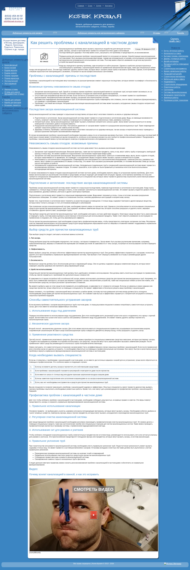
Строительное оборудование (175, 84)
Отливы (156, 33)
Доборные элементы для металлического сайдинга (101, 33)
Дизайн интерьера (171, 61)
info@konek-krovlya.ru (14, 21)
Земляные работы (171, 98)
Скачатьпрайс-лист (174, 40)
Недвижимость (170, 82)
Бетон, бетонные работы (174, 51)
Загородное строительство (174, 95)
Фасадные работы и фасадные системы (176, 65)
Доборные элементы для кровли (27, 33)
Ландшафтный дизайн (173, 74)
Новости (175, 48)
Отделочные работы (172, 87)
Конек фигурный (10, 65)
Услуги (98, 6)
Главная (81, 6)
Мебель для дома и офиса (174, 79)
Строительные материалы (174, 77)
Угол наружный (10, 84)
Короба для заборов (12, 100)
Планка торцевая (11, 76)
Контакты (109, 6)
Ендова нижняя (10, 73)
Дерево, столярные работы (175, 59)
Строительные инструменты (175, 69)
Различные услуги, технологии (176, 100)
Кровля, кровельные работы (175, 71)
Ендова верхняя (10, 70)
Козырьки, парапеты (12, 105)
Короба (180, 33)
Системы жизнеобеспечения (175, 92)
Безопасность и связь (172, 53)
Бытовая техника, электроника (176, 56)
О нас (90, 6)
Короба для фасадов (12, 103)
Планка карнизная (11, 78)
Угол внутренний (11, 81)
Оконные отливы (11, 89)
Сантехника (168, 90)
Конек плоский (10, 68)
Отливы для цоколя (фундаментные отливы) (14, 93)
